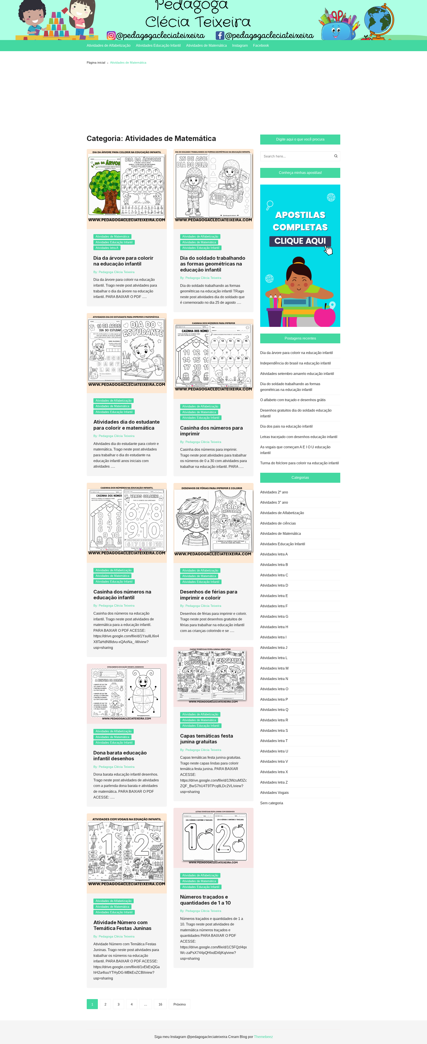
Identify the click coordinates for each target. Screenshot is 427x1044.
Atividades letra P (274, 699)
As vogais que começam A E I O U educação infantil (295, 450)
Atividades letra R (274, 720)
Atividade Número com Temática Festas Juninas (122, 925)
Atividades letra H (274, 627)
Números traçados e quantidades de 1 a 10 (205, 899)
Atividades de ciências (278, 523)
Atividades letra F (274, 606)
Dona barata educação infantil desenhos (120, 755)
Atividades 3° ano (274, 502)
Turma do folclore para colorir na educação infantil (299, 463)
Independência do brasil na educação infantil (295, 363)
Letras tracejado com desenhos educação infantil (298, 437)
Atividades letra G (274, 616)
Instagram (240, 45)
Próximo (179, 1004)
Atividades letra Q (274, 710)
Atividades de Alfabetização (109, 45)
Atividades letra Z (274, 782)
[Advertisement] (213, 101)
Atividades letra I (273, 637)
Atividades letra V (274, 761)
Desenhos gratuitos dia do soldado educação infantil (296, 413)
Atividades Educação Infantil (158, 45)
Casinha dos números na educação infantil (122, 594)
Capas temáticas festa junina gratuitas (206, 738)
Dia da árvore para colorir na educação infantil (123, 261)
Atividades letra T (274, 741)
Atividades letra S (274, 730)
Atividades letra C (274, 575)
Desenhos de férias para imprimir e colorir (208, 594)
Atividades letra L (274, 658)
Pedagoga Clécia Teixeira (117, 272)
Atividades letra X (274, 772)
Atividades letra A (107, 247)
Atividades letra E (274, 596)
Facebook (261, 45)
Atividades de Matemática (206, 45)
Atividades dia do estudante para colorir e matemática (126, 424)
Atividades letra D (274, 585)
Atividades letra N (274, 679)
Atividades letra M (274, 668)
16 (160, 1004)
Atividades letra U (274, 751)
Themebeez (263, 1037)
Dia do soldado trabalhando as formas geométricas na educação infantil (212, 264)
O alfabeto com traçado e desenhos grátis (293, 400)
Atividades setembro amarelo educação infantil (297, 374)
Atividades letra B (274, 565)
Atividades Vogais (274, 793)
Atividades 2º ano (274, 492)
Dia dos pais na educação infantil (286, 426)
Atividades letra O (274, 689)
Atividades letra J (273, 648)
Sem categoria (271, 803)
